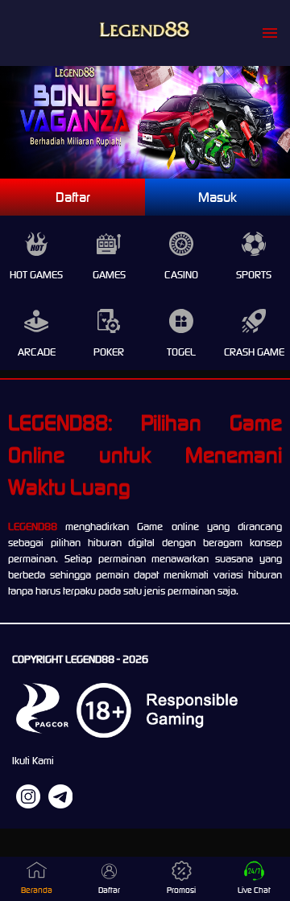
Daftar (73, 197)
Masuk (217, 197)
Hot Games (36, 275)
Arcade (37, 352)
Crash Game (254, 352)
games (109, 275)
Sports (253, 275)
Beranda (36, 890)
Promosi (181, 890)
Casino (181, 275)
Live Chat (254, 890)
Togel (181, 352)
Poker (108, 352)
